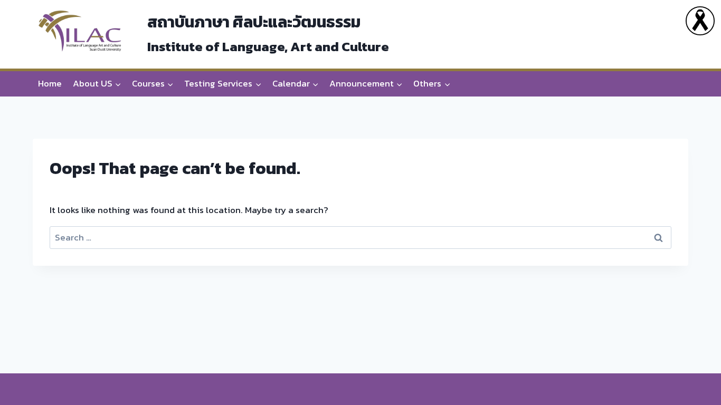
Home (50, 83)
